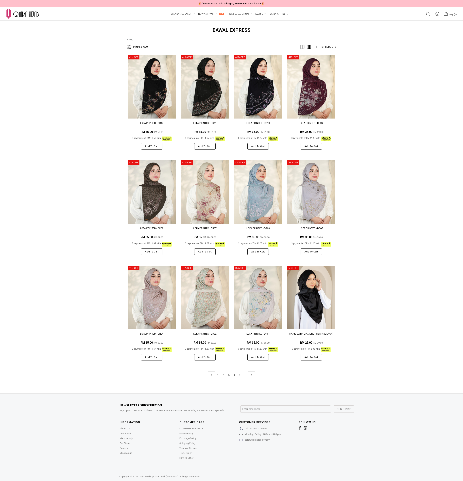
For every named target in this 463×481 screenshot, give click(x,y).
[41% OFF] (152, 86)
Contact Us (125, 433)
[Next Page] (251, 375)
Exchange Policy (187, 438)
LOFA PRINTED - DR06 (258, 228)
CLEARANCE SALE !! (181, 14)
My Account (126, 453)
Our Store (124, 443)
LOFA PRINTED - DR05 (311, 228)
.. (245, 374)
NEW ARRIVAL (210, 14)
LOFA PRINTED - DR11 (204, 123)
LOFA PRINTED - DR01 (258, 333)
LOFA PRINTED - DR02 (204, 333)
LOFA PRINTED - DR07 (204, 228)
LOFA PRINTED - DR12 (151, 123)
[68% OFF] (311, 297)
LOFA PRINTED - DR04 (151, 333)
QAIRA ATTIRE (277, 14)
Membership (126, 438)
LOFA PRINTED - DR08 (151, 228)
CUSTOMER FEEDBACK (191, 428)
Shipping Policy (187, 443)
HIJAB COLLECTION (238, 14)
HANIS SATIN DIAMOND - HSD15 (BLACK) (311, 333)
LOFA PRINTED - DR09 (311, 123)
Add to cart (151, 146)
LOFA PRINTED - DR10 (258, 123)
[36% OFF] (258, 297)
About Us (125, 428)
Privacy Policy (186, 433)
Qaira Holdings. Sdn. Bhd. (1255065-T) (158, 476)
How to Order (186, 458)
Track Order (185, 453)
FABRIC (259, 14)
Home (129, 40)
